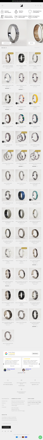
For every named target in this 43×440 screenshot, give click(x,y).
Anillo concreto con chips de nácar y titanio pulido (21, 282)
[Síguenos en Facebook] (2, 431)
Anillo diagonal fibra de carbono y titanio (35, 303)
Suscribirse (6, 427)
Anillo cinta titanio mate (21, 322)
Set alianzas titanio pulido (7, 163)
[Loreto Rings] (6, 353)
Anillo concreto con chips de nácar (21, 303)
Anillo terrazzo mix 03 (35, 126)
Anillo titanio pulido (21, 183)
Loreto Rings (11, 352)
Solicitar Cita (4, 401)
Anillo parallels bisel (35, 144)
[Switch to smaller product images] (4, 47)
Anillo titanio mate (8, 183)
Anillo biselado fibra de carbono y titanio (8, 242)
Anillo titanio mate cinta (8, 343)
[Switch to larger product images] (2, 47)
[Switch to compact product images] (5, 47)
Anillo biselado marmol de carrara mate (35, 222)
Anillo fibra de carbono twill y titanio (35, 261)
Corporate (4, 407)
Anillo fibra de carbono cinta (21, 66)
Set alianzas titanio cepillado (35, 163)
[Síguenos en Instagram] (5, 431)
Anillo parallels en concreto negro (8, 303)
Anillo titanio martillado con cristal (35, 184)
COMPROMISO (6, 43)
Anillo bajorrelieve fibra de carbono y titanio (35, 242)
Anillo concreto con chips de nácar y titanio (35, 282)
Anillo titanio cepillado (35, 85)
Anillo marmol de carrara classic (7, 261)
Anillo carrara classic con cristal (21, 261)
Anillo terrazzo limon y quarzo (35, 107)
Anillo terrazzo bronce (8, 126)
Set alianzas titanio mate (21, 163)
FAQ (3, 405)
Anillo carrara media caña (7, 85)
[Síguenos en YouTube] (11, 431)
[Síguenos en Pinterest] (8, 431)
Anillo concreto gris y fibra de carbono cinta (21, 222)
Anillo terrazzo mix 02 (21, 106)
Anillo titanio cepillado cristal (21, 86)
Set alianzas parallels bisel (21, 144)
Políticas (3, 403)
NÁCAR (31, 43)
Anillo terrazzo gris (8, 144)
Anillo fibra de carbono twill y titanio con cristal (8, 66)
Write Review (35, 353)
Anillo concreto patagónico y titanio (21, 242)
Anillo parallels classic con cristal (35, 66)
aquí (16, 405)
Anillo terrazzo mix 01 (21, 126)
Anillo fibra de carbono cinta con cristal (35, 323)
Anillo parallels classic (8, 106)
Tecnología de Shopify (25, 434)
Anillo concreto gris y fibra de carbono (8, 222)
